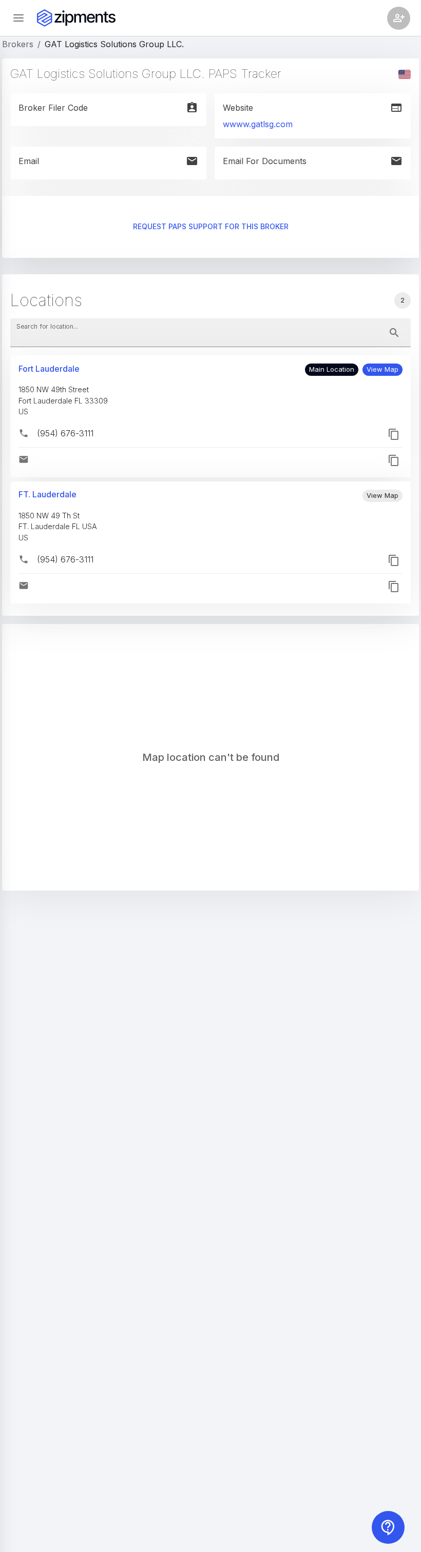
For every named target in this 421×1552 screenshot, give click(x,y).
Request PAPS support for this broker (211, 226)
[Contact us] (388, 1527)
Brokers (17, 44)
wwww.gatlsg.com (258, 124)
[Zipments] (76, 18)
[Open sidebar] (18, 18)
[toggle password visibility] (394, 333)
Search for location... (47, 326)
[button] (382, 370)
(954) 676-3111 (65, 433)
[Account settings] (399, 18)
